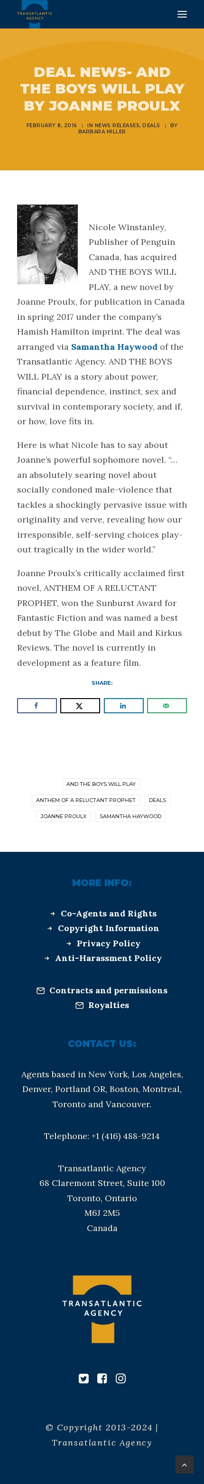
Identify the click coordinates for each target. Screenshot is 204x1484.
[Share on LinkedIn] (124, 705)
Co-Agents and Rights (109, 913)
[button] (182, 14)
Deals (151, 125)
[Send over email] (167, 705)
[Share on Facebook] (37, 705)
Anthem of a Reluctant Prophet (86, 800)
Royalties (108, 1004)
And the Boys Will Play (101, 784)
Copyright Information (108, 928)
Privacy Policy (108, 943)
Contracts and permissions (108, 990)
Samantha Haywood (114, 346)
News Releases (117, 125)
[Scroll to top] (185, 1463)
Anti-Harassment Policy (108, 957)
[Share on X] (80, 705)
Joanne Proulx (63, 816)
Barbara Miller (102, 132)
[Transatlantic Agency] (34, 14)
